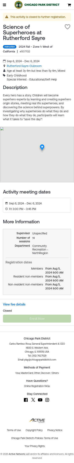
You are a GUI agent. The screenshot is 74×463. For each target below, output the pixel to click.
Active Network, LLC (19, 454)
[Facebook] (26, 401)
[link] (24, 66)
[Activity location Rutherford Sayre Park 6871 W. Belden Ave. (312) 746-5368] (42, 145)
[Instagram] (47, 401)
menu (4, 5)
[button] (67, 27)
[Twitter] (33, 401)
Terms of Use (51, 438)
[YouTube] (40, 401)
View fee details (14, 304)
